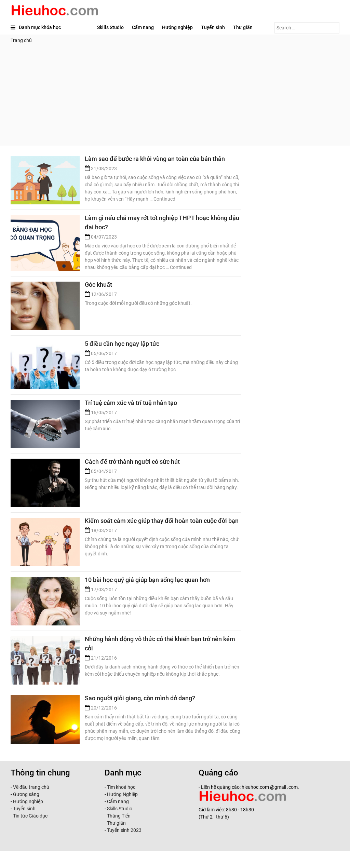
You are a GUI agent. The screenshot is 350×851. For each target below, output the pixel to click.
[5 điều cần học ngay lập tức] (45, 365)
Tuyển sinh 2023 (124, 830)
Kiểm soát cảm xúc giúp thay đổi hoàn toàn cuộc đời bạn (162, 520)
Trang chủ (21, 40)
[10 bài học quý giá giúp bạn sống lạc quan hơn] (45, 601)
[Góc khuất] (45, 306)
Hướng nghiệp (177, 27)
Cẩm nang (143, 27)
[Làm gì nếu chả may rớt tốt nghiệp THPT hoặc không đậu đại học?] (45, 239)
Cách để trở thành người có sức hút (132, 461)
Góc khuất (98, 284)
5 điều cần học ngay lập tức (122, 343)
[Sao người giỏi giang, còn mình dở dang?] (45, 719)
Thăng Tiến (118, 816)
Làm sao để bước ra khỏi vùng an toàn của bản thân (155, 158)
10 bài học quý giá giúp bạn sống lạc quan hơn (147, 579)
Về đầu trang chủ (31, 787)
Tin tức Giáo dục (30, 816)
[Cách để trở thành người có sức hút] (45, 483)
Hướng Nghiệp (122, 794)
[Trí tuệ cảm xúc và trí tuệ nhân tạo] (45, 424)
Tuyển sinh (213, 27)
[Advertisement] (175, 98)
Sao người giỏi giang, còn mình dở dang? (140, 698)
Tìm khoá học (120, 787)
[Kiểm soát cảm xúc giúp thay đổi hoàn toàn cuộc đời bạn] (45, 542)
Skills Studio (110, 27)
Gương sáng (26, 794)
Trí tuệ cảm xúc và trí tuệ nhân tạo (131, 402)
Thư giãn (243, 27)
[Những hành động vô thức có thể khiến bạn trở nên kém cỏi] (45, 660)
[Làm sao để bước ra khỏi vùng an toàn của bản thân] (45, 180)
